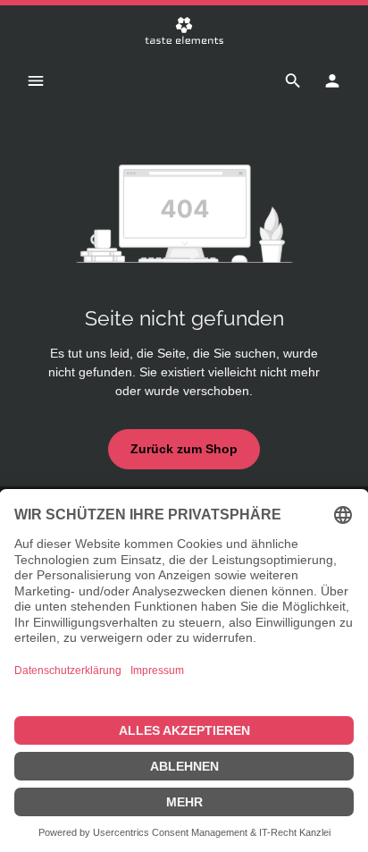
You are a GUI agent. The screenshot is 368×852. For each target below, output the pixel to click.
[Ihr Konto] (332, 80)
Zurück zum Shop (184, 449)
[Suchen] (293, 80)
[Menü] (36, 80)
